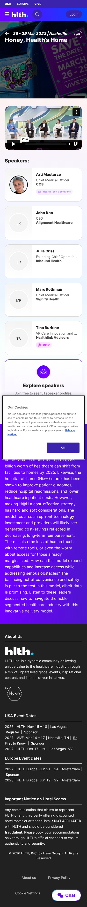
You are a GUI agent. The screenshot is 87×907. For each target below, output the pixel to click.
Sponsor (30, 732)
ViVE (37, 4)
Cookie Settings (27, 893)
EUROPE (23, 4)
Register (13, 732)
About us (29, 877)
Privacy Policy (59, 877)
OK (63, 447)
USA (8, 4)
